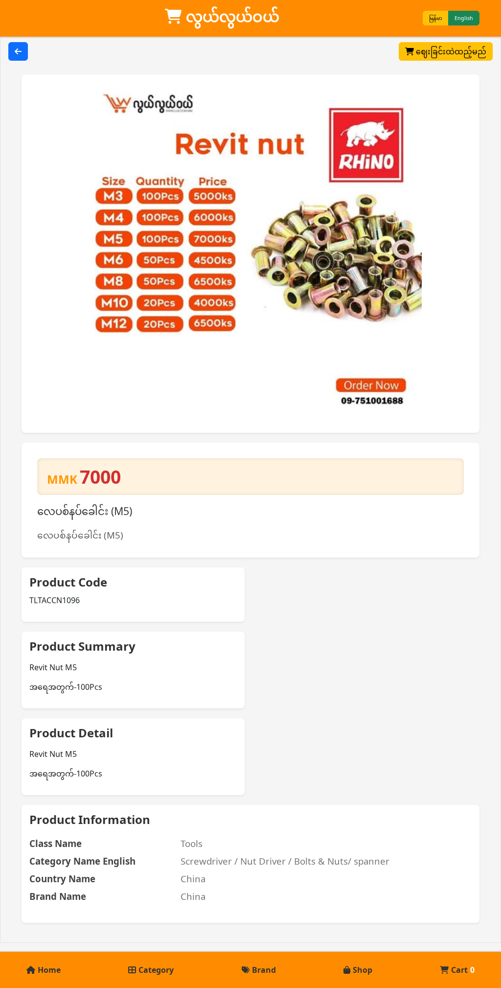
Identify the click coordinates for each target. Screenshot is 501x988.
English (464, 18)
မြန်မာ (435, 18)
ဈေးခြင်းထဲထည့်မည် (450, 51)
